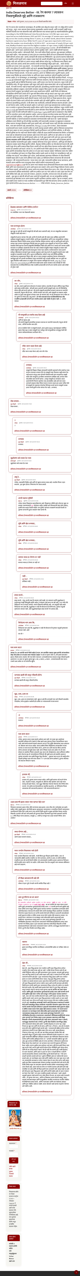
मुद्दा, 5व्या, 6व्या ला (21, 694)
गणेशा (14, 21)
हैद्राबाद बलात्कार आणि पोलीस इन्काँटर (24, 207)
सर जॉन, (17, 281)
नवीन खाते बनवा (12, 1167)
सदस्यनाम (12, 1143)
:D (19, 715)
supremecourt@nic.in (14, 164)
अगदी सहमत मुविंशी (25, 498)
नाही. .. (24, 576)
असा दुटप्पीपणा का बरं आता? (28, 897)
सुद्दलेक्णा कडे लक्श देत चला (21, 458)
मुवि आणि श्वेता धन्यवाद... (27, 523)
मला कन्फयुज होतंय (18, 226)
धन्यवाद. (29, 365)
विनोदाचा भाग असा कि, (26, 622)
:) (14, 420)
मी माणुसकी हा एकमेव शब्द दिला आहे (31, 315)
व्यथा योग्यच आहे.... (21, 831)
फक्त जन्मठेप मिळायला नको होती (26, 850)
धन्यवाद (21, 439)
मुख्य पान (9, 8)
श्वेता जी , (25, 963)
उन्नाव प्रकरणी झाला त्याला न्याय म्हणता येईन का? (28, 802)
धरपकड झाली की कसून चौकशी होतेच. (28, 675)
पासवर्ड (11, 1151)
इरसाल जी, (26, 774)
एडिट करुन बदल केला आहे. (32, 346)
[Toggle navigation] (73, 3)
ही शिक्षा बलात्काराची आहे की (28, 878)
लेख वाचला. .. (15, 401)
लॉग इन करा (27, 218)
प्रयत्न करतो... (19, 595)
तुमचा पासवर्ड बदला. (11, 1174)
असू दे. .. (17, 477)
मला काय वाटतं (16, 647)
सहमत (24, 942)
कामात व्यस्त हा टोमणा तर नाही (29, 557)
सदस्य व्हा (38, 218)
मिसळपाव (20, 3)
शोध (65, 3)
